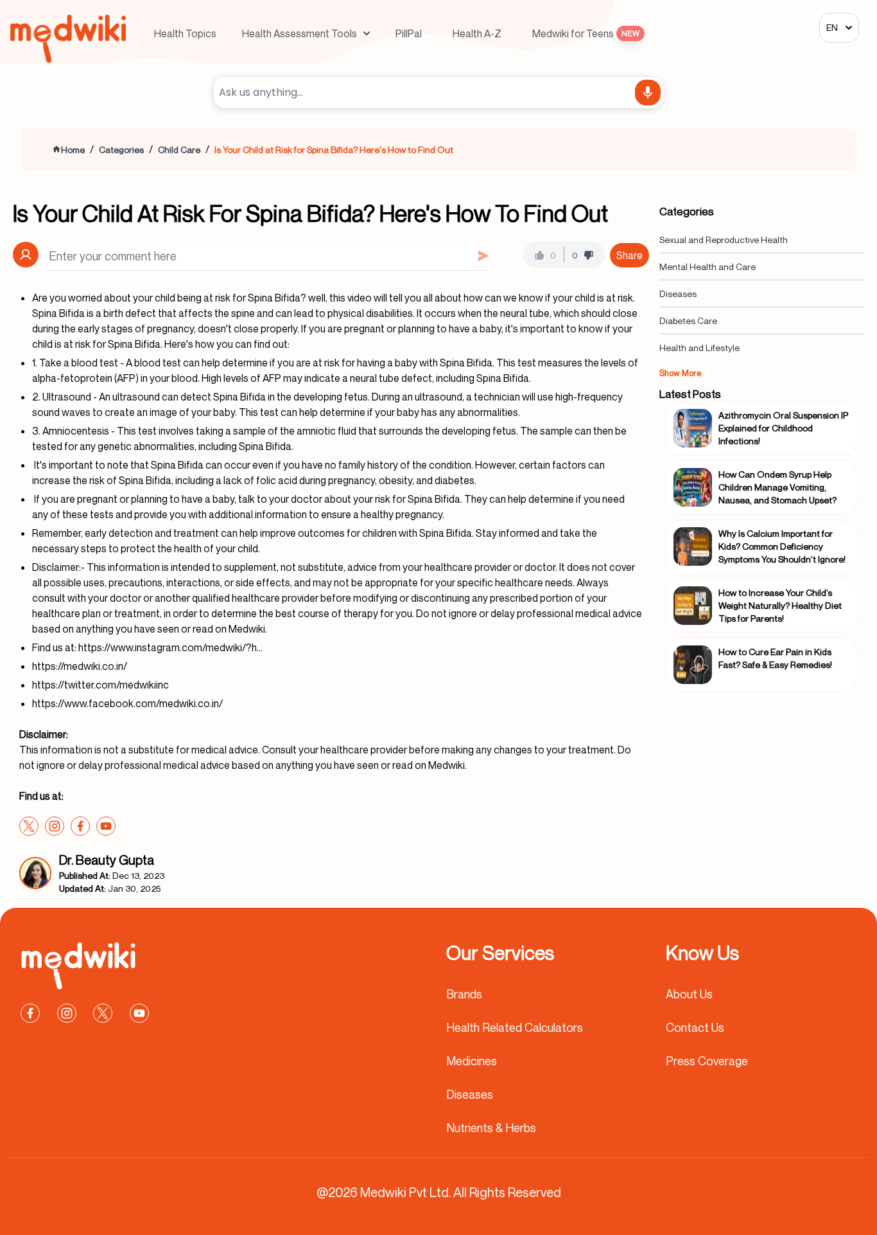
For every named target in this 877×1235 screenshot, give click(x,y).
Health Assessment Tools (299, 33)
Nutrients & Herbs (491, 1128)
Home (73, 149)
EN (832, 27)
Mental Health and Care (707, 266)
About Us (689, 994)
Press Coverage (707, 1061)
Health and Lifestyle (699, 347)
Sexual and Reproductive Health (723, 239)
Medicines (471, 1061)
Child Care (179, 149)
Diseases (678, 293)
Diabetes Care (688, 320)
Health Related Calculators (514, 1027)
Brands (464, 994)
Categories (121, 149)
